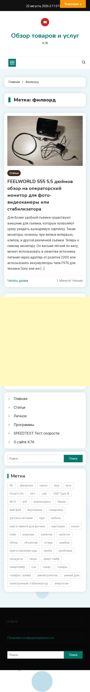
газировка (56, 509)
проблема (65, 550)
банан (62, 501)
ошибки (64, 542)
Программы (24, 424)
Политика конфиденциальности (30, 638)
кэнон (75, 526)
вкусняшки (34, 509)
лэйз (13, 534)
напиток (64, 534)
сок (33, 567)
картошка (58, 526)
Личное (20, 416)
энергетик (61, 583)
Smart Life (17, 493)
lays (56, 485)
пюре (33, 558)
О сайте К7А (24, 442)
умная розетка (47, 575)
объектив (31, 542)
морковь (29, 534)
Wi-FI (13, 501)
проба (48, 550)
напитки (46, 534)
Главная (20, 398)
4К (11, 485)
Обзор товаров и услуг (45, 35)
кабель (56, 518)
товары (62, 567)
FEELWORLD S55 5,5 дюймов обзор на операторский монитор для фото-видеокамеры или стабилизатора (40, 195)
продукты (16, 558)
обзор (14, 542)
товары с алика (20, 575)
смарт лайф (51, 558)
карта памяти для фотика (27, 526)
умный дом (71, 575)
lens (68, 485)
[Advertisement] (45, 341)
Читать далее (17, 281)
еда (42, 518)
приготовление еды (23, 550)
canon (44, 485)
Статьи (14, 173)
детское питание (21, 518)
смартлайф (17, 567)
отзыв (48, 542)
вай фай (15, 509)
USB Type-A (61, 493)
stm (32, 493)
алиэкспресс (42, 501)
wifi (24, 501)
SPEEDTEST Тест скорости (36, 433)
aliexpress (26, 485)
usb (44, 493)
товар (46, 567)
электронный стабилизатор (29, 583)
